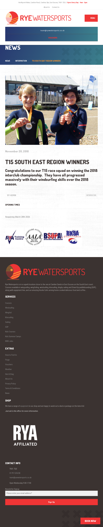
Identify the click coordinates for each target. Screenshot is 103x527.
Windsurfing (9, 308)
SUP (6, 327)
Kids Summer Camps (13, 336)
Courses (8, 303)
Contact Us (55, 7)
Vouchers (9, 364)
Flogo (7, 360)
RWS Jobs (9, 341)
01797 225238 (15, 473)
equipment (24, 406)
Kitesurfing (9, 317)
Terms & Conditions (12, 388)
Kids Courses (10, 332)
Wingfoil (8, 313)
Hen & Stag (9, 374)
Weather (8, 369)
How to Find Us (11, 355)
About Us (47, 7)
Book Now (90, 520)
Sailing (7, 322)
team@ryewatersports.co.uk (20, 477)
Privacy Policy (10, 384)
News (7, 393)
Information (91, 195)
